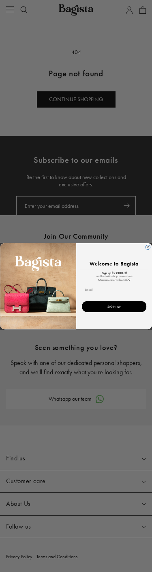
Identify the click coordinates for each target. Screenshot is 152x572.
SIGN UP (114, 306)
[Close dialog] (148, 247)
